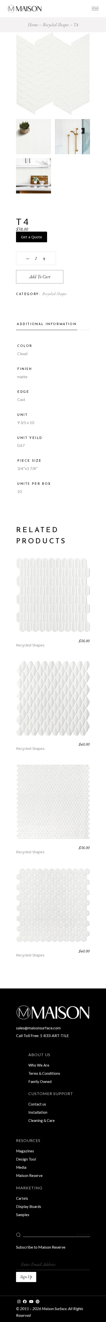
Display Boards (28, 1206)
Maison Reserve (29, 1175)
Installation (37, 1112)
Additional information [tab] (46, 324)
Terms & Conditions (44, 1073)
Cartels (22, 1198)
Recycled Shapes (54, 293)
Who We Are (38, 1065)
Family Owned (40, 1081)
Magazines (25, 1151)
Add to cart (39, 276)
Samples (22, 1214)
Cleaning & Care (41, 1120)
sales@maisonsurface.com (38, 1027)
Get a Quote (31, 236)
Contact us (37, 1104)
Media (21, 1167)
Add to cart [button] (53, 598)
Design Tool (26, 1159)
